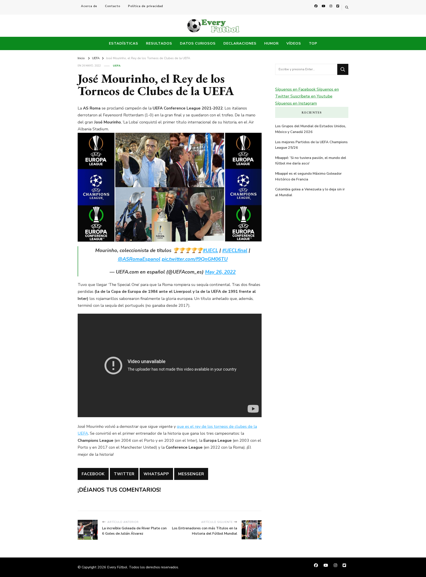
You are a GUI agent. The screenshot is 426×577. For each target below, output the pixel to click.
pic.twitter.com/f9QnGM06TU (195, 259)
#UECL (210, 250)
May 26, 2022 (220, 272)
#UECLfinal (234, 250)
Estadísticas (123, 43)
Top (313, 43)
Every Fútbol (117, 567)
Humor (271, 43)
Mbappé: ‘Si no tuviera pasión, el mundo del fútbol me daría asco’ (310, 160)
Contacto (112, 6)
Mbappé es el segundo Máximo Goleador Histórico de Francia (308, 176)
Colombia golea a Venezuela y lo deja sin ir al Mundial (310, 192)
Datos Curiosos (198, 43)
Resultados (159, 43)
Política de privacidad (145, 6)
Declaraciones (239, 43)
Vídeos (293, 43)
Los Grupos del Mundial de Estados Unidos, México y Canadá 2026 (310, 129)
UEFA (117, 65)
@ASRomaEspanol (139, 259)
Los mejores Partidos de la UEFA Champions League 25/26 (311, 145)
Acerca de (89, 6)
